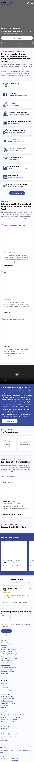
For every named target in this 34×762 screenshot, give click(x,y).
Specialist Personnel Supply (8, 651)
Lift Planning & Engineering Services (11, 654)
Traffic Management (7, 660)
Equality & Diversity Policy (8, 699)
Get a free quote (9, 421)
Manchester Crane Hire (7, 671)
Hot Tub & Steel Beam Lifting (9, 658)
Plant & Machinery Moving (8, 649)
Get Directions (5, 726)
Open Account (5, 683)
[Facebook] (1, 728)
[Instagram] (4, 728)
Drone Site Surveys (6, 663)
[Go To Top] (0, 743)
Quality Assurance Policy (8, 703)
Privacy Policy (5, 687)
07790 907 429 (17, 715)
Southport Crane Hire (7, 674)
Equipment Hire (5, 656)
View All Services (17, 193)
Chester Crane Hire (6, 669)
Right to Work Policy (6, 705)
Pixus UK (15, 736)
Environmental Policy (7, 696)
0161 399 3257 (16, 719)
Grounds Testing (5, 665)
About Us (3, 707)
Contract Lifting (5, 643)
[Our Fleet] (17, 283)
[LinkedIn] (6, 728)
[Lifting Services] (17, 236)
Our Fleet (7, 299)
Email (2, 615)
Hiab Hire (3, 647)
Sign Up (6, 631)
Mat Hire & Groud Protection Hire (10, 667)
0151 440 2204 (8, 31)
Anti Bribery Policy (6, 690)
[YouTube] (3, 728)
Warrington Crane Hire (7, 676)
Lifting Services (9, 252)
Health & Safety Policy (7, 701)
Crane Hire (4, 645)
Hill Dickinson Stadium (11, 563)
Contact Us (4, 685)
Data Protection (5, 694)
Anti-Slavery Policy (6, 692)
